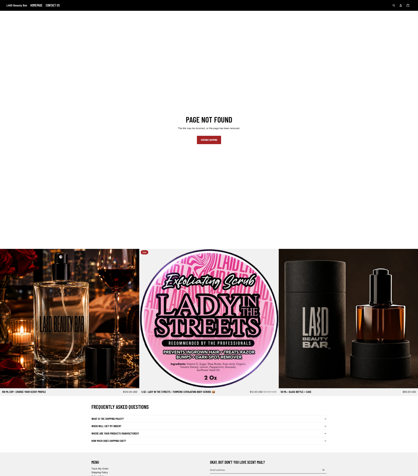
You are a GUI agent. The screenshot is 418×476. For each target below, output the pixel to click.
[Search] (393, 5)
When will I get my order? (106, 426)
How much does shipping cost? (108, 441)
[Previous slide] (144, 318)
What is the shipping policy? (107, 418)
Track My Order (99, 468)
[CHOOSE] (134, 383)
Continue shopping (209, 140)
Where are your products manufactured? (115, 433)
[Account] (400, 5)
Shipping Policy (99, 472)
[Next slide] (274, 318)
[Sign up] (323, 469)
